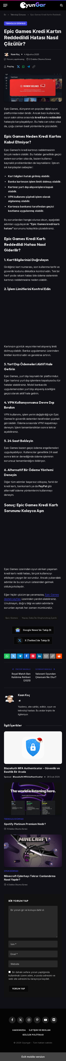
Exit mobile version (33, 1056)
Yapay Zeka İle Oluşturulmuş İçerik (39, 618)
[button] (5, 5)
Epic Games (12, 618)
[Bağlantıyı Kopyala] (33, 66)
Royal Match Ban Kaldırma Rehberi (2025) (21, 677)
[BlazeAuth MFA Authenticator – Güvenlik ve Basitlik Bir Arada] (33, 747)
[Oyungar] (33, 5)
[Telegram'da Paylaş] (28, 66)
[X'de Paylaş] (18, 66)
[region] (33, 318)
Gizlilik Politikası (33, 1035)
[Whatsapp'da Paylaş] (23, 66)
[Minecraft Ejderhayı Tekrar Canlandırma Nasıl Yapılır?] (33, 851)
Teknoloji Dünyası (15, 23)
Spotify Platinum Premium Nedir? (25, 824)
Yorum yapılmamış (15, 59)
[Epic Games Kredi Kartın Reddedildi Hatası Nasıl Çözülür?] (33, 88)
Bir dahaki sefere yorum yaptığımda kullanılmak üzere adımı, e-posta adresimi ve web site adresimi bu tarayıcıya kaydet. (31, 975)
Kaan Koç (15, 54)
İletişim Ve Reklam (39, 1030)
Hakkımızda (19, 1030)
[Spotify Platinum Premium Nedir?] (33, 798)
